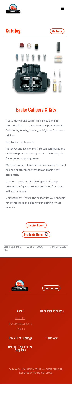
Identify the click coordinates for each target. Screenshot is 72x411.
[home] (12, 9)
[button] (62, 8)
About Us (20, 318)
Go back (57, 31)
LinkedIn (20, 328)
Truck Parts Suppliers (20, 323)
